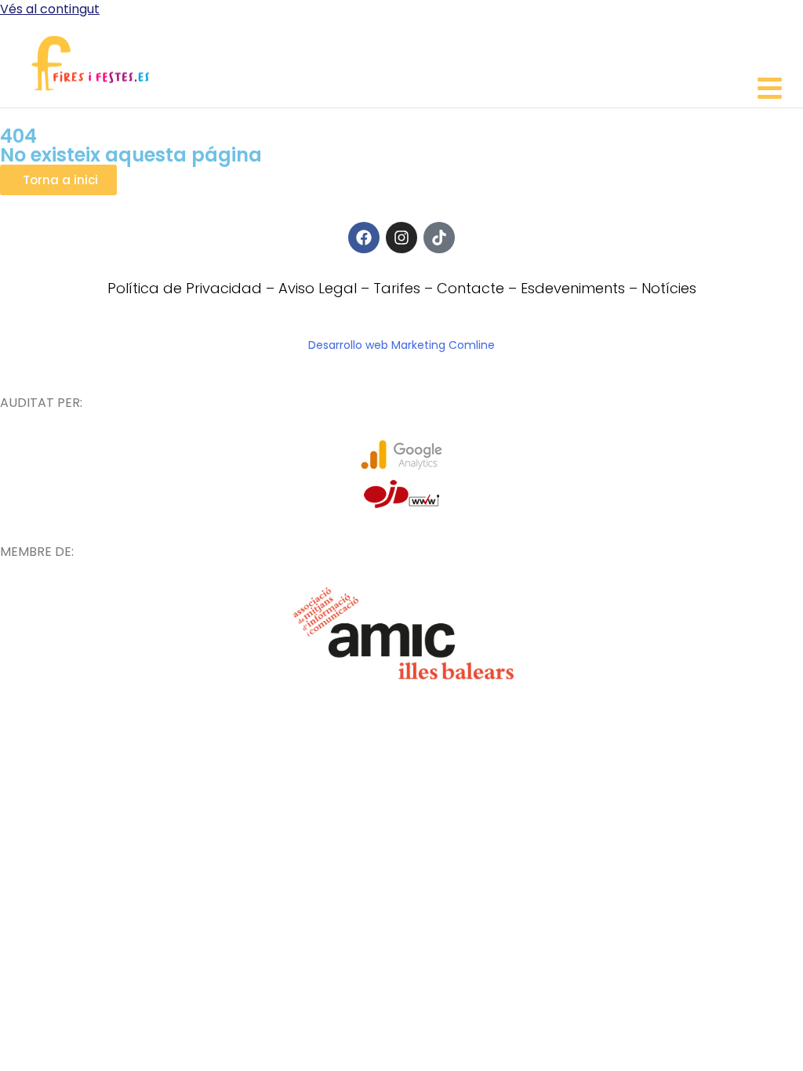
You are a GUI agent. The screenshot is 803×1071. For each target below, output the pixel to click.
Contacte (470, 288)
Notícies (668, 288)
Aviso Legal (317, 288)
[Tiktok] (439, 237)
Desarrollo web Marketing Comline (401, 345)
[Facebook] (364, 237)
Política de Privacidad (184, 288)
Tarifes (396, 288)
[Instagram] (401, 237)
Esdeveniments (573, 288)
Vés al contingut (50, 9)
